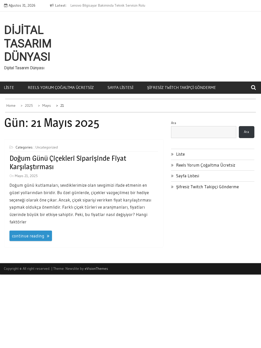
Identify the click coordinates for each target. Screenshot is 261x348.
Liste (9, 87)
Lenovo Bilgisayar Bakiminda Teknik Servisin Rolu (107, 5)
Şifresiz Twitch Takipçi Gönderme (181, 87)
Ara (173, 123)
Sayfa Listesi (120, 87)
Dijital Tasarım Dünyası (28, 43)
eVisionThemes (96, 268)
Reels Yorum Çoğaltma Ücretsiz (61, 87)
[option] (109, 6)
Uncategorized (46, 147)
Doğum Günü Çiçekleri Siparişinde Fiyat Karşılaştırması (67, 162)
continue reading (28, 235)
